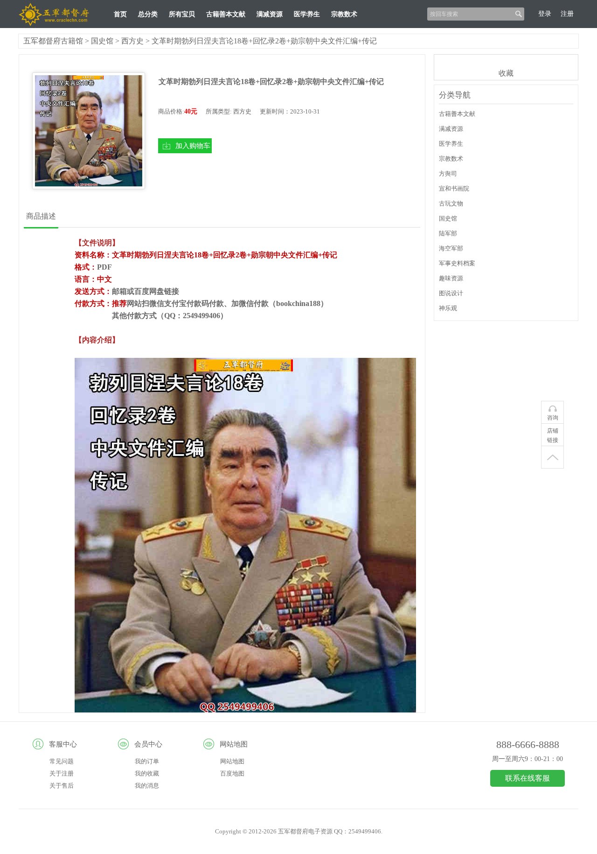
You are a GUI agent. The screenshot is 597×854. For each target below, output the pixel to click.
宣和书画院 (454, 188)
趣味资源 (451, 278)
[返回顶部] (552, 457)
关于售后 (61, 785)
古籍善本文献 (225, 14)
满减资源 (270, 14)
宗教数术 (344, 14)
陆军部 (448, 233)
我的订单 (147, 761)
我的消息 (147, 785)
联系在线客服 (527, 778)
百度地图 (232, 773)
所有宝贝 (182, 14)
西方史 (132, 41)
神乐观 (448, 308)
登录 (544, 13)
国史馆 (102, 41)
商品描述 (41, 216)
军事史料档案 (457, 263)
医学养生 (307, 14)
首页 (120, 14)
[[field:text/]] (88, 130)
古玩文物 (451, 203)
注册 (567, 13)
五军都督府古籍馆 (53, 41)
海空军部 (451, 248)
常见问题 (61, 761)
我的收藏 (147, 773)
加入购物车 (192, 145)
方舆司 (448, 173)
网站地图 (232, 761)
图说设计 (451, 293)
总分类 (148, 14)
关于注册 (61, 773)
